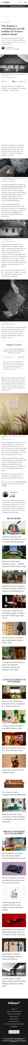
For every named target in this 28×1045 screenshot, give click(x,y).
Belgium (16, 212)
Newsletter (24, 81)
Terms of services (20, 361)
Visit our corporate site (18, 1039)
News (18, 49)
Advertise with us (14, 1021)
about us (14, 1009)
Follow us (16, 81)
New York (12, 462)
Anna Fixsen (10, 47)
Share (5, 81)
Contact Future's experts (14, 1011)
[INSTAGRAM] (11, 496)
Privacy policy (14, 1016)
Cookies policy (14, 1019)
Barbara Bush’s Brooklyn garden (18, 6)
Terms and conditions (14, 1014)
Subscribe (20, 2)
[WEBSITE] (14, 496)
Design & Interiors (5, 22)
